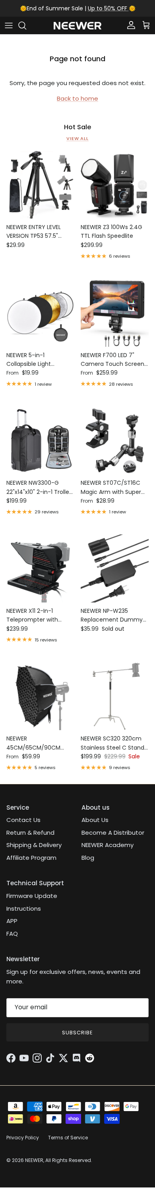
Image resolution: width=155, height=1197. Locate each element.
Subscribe (77, 1032)
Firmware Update (31, 896)
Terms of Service (68, 1137)
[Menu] (8, 25)
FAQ (12, 933)
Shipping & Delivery (34, 845)
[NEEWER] (77, 25)
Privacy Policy (22, 1137)
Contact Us (23, 820)
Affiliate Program (31, 857)
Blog (87, 857)
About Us (94, 820)
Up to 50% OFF (108, 8)
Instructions (23, 908)
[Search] (26, 25)
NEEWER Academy (107, 845)
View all (77, 138)
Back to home (77, 98)
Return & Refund (30, 832)
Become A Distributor (112, 832)
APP (11, 921)
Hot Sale (77, 127)
